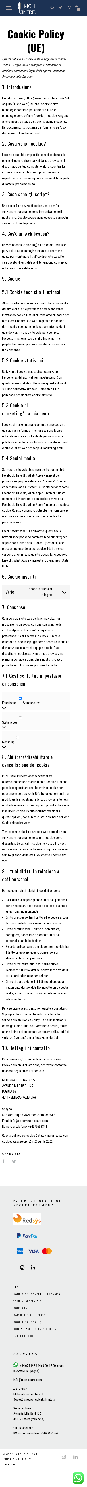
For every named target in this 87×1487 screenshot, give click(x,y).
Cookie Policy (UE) (27, 1343)
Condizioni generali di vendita (37, 1315)
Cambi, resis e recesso (29, 1336)
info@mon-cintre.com (27, 1401)
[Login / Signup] (60, 8)
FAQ (16, 1308)
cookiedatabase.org (15, 1141)
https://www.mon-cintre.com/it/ (46, 98)
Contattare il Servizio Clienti (36, 1350)
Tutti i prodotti (25, 1357)
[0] (76, 8)
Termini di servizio (27, 1322)
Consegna (20, 1329)
